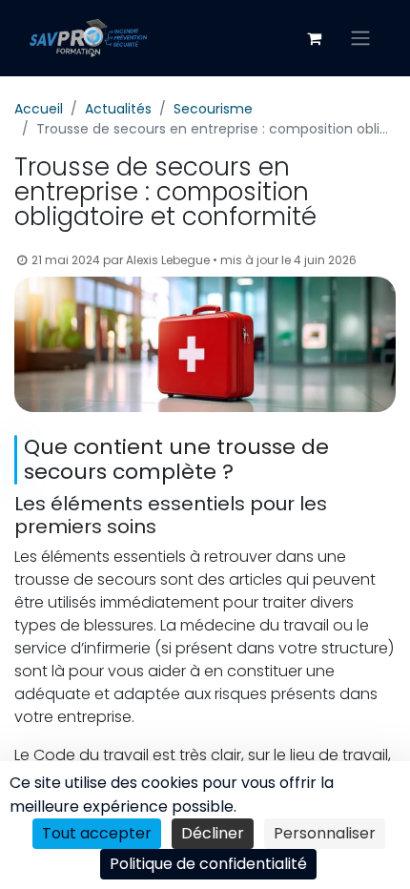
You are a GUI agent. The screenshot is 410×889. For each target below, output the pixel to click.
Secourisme (213, 108)
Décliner (212, 833)
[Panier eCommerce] (314, 38)
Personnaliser (325, 833)
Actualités (118, 108)
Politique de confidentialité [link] (208, 864)
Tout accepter (97, 833)
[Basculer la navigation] (360, 38)
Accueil (38, 108)
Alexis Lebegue (168, 260)
